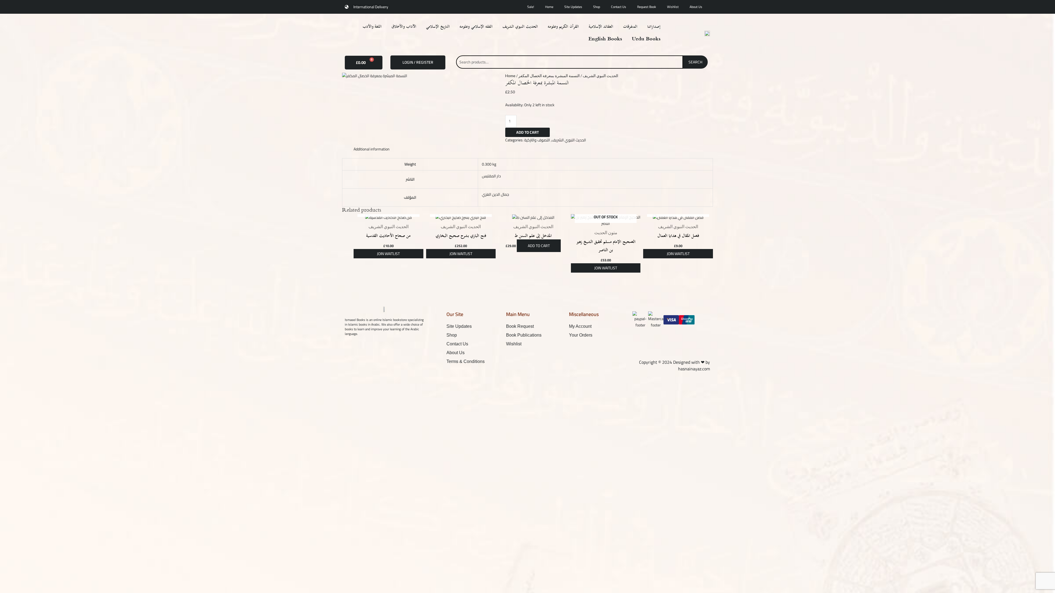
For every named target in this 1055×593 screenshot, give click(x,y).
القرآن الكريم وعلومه (563, 27)
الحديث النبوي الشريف (520, 27)
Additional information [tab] (372, 149)
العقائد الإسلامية (601, 27)
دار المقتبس (491, 176)
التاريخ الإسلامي (438, 27)
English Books (605, 39)
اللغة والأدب (372, 27)
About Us (696, 7)
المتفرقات (630, 27)
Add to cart (527, 132)
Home (549, 7)
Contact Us (618, 7)
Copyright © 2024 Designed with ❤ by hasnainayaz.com (674, 365)
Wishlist (673, 7)
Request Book (646, 7)
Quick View (388, 216)
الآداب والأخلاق (404, 27)
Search (695, 62)
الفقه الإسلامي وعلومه (476, 27)
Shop (596, 7)
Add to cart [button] (539, 245)
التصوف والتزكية (537, 140)
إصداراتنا (653, 27)
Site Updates (573, 7)
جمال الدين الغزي (495, 194)
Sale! (530, 7)
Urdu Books (646, 39)
